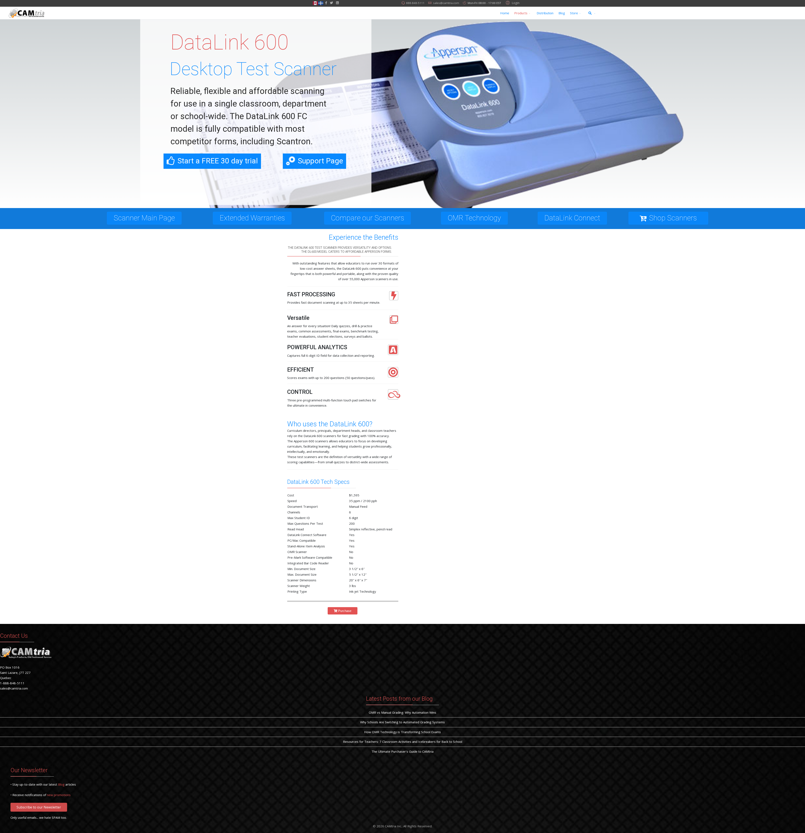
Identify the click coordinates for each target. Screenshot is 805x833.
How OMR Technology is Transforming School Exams (402, 732)
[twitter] (331, 3)
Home (504, 13)
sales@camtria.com (446, 3)
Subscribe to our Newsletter (39, 807)
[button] (512, 2)
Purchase (344, 611)
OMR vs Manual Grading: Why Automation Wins (402, 712)
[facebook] (326, 3)
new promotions (59, 795)
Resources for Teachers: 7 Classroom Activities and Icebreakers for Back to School (402, 741)
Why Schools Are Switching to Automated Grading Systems (402, 722)
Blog (561, 13)
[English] (315, 3)
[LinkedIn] (337, 3)
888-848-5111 (415, 3)
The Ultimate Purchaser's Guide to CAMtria (402, 751)
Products (520, 13)
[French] (321, 3)
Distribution (545, 13)
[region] (402, 113)
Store (574, 13)
